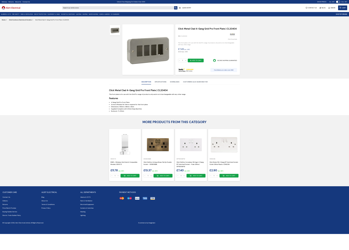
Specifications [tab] (160, 82)
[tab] (115, 30)
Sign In (333, 8)
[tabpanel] (148, 49)
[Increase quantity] (185, 60)
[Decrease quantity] (179, 60)
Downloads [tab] (174, 82)
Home (4, 20)
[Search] (175, 7)
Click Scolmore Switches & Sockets (20, 20)
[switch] (338, 2)
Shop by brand (341, 14)
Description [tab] (146, 82)
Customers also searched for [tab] (195, 82)
